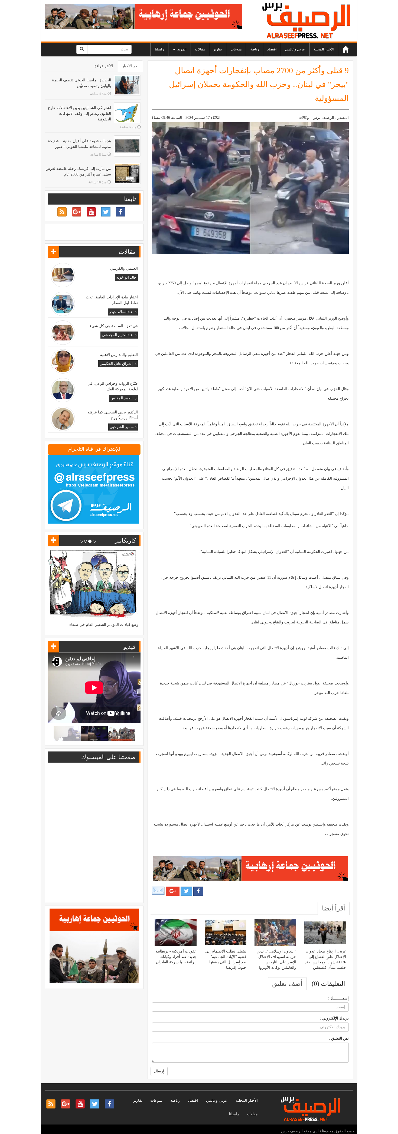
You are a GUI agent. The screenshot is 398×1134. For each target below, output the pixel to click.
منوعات (236, 49)
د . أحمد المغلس (123, 398)
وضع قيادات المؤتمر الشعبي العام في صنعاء (103, 625)
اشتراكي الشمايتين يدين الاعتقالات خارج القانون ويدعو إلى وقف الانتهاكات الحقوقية (79, 113)
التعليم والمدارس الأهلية (119, 355)
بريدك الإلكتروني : (334, 1018)
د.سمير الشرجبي (123, 427)
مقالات (200, 49)
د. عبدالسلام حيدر (122, 312)
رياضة (254, 49)
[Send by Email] (158, 891)
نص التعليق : (339, 1038)
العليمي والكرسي (124, 268)
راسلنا (159, 49)
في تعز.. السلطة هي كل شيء (114, 326)
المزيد (182, 49)
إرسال (159, 1071)
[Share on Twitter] (186, 891)
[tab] (334, 908)
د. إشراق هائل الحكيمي (118, 364)
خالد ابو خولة (126, 277)
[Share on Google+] (173, 891)
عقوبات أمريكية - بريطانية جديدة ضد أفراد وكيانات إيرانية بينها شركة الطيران (176, 956)
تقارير (217, 49)
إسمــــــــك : (338, 998)
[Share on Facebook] (198, 891)
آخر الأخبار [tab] (130, 66)
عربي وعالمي (295, 49)
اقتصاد (272, 49)
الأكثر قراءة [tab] (103, 66)
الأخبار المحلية (324, 49)
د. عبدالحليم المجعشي (119, 335)
